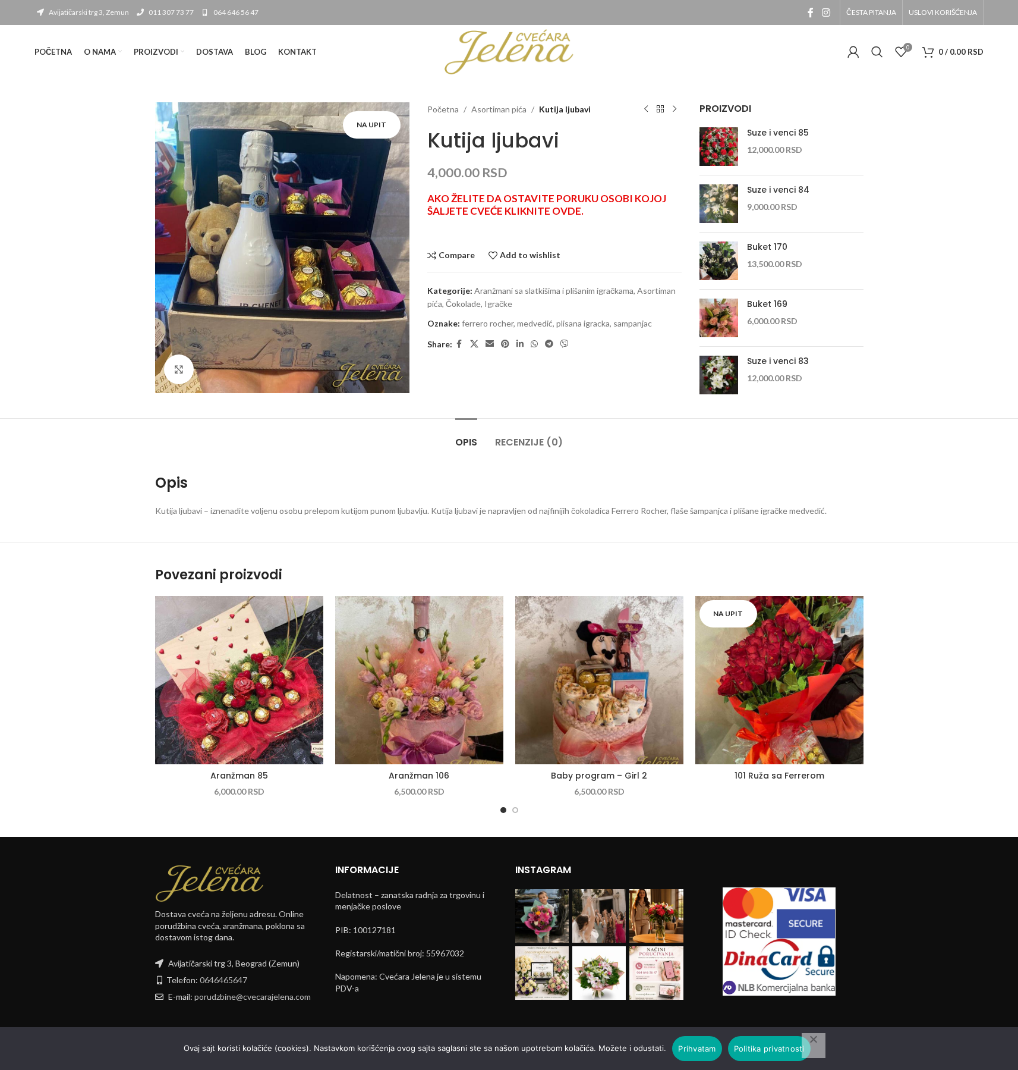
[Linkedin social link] (520, 344)
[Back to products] (660, 109)
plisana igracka (583, 323)
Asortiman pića (499, 109)
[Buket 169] (718, 318)
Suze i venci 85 (778, 133)
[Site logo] (509, 51)
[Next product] (674, 109)
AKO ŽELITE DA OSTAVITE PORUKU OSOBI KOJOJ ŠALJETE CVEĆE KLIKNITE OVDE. (546, 204)
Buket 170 (767, 247)
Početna (443, 109)
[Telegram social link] (549, 344)
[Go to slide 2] (515, 810)
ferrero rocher (487, 323)
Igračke (498, 304)
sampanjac (632, 323)
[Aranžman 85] (239, 680)
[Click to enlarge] (179, 369)
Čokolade (463, 304)
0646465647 (223, 980)
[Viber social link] (564, 344)
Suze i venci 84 (778, 190)
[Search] (877, 52)
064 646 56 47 (235, 12)
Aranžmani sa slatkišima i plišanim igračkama (554, 290)
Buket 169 (767, 304)
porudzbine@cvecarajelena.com (252, 996)
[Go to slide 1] (503, 810)
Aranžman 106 (419, 776)
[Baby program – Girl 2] (599, 680)
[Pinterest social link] (505, 344)
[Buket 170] (718, 260)
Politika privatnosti (769, 1048)
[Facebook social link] (810, 12)
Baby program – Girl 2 (599, 776)
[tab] (466, 436)
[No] (813, 1045)
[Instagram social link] (826, 12)
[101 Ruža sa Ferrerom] (779, 680)
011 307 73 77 (170, 12)
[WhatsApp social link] (534, 344)
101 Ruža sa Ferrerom (779, 776)
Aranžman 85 (239, 776)
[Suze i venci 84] (718, 203)
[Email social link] (489, 344)
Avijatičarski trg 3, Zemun (88, 12)
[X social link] (474, 344)
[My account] (853, 52)
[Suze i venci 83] (718, 375)
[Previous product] (646, 109)
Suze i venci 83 (778, 361)
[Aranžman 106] (419, 680)
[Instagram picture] (542, 916)
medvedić (535, 323)
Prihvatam (697, 1048)
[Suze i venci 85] (718, 146)
